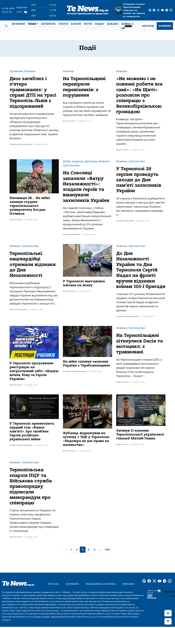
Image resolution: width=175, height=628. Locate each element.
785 (107, 549)
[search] (6, 26)
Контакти (72, 584)
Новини (18, 23)
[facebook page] (154, 10)
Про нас (53, 584)
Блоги (76, 23)
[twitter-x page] (158, 10)
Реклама (128, 584)
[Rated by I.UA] (166, 593)
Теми (32, 23)
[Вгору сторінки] (168, 613)
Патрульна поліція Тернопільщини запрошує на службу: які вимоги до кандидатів (134, 10)
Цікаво (113, 23)
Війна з (127, 25)
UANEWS (164, 25)
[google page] (150, 10)
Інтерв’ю (48, 23)
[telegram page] (166, 10)
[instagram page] (171, 10)
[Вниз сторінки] (168, 621)
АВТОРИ (148, 25)
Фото (88, 23)
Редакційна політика (101, 584)
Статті (63, 23)
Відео (99, 23)
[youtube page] (162, 10)
